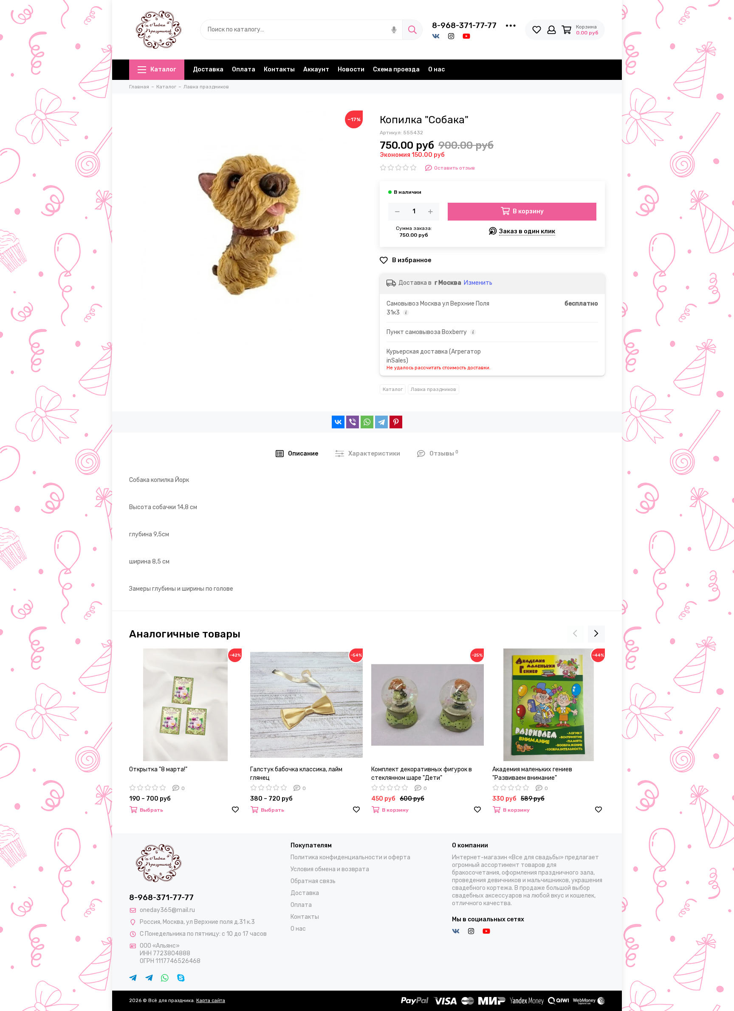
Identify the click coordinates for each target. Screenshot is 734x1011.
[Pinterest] (396, 422)
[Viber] (352, 422)
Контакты (279, 69)
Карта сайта (210, 1000)
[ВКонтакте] (338, 422)
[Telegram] (381, 422)
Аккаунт (316, 69)
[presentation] (575, 634)
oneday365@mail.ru (167, 910)
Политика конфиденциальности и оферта (350, 857)
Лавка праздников (433, 389)
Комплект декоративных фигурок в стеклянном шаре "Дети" (421, 774)
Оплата (243, 69)
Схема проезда (396, 69)
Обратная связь (313, 881)
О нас (436, 69)
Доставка (208, 69)
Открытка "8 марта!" (158, 769)
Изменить (478, 282)
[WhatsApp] (367, 422)
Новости (351, 69)
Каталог (163, 69)
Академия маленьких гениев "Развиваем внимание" (532, 774)
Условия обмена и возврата (330, 869)
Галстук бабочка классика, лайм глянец (296, 774)
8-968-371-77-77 (464, 25)
